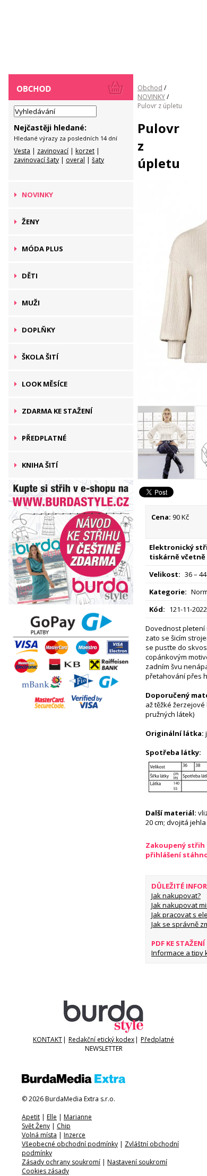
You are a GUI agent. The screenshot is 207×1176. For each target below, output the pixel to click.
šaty (98, 159)
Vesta (22, 150)
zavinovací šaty (36, 159)
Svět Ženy (36, 1125)
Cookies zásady (45, 1170)
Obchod (149, 87)
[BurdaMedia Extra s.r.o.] (73, 1080)
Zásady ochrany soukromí (61, 1161)
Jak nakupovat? (176, 895)
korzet (84, 150)
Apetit (31, 1116)
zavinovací (52, 150)
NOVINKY (151, 96)
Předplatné (157, 1039)
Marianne (78, 1116)
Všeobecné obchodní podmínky (70, 1143)
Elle (52, 1116)
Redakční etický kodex (101, 1039)
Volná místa (39, 1134)
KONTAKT (47, 1039)
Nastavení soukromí (137, 1161)
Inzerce (74, 1134)
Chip (64, 1125)
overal (75, 159)
